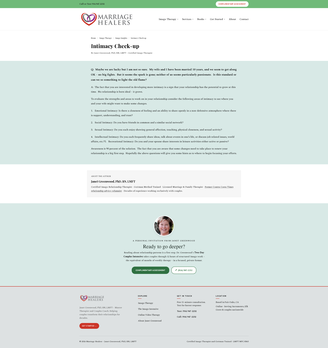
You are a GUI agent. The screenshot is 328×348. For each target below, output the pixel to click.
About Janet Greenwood (150, 320)
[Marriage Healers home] (92, 298)
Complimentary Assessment (232, 4)
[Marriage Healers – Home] (107, 19)
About (232, 19)
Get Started (216, 19)
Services (186, 19)
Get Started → (89, 326)
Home (93, 38)
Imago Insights (121, 38)
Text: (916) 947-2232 (187, 311)
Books (200, 19)
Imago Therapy (167, 19)
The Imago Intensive (148, 309)
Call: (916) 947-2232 (186, 317)
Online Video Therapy (149, 315)
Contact (244, 19)
